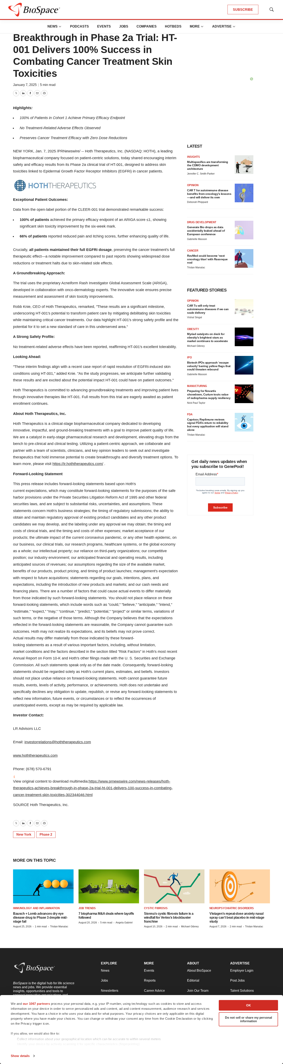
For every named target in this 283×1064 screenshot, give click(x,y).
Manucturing (197, 386)
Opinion (192, 185)
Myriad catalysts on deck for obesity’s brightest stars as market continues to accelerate (207, 337)
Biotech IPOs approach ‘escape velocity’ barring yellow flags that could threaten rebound (209, 366)
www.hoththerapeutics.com (35, 755)
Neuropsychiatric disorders (231, 908)
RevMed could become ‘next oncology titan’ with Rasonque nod (207, 259)
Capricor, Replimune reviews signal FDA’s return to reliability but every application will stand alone (207, 424)
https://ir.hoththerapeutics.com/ (77, 464)
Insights (193, 156)
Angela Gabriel (124, 922)
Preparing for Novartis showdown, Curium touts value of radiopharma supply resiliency (208, 394)
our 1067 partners (36, 1003)
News (52, 26)
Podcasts (79, 26)
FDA (189, 414)
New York (23, 834)
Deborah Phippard (197, 202)
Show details (20, 1056)
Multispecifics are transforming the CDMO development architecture (207, 165)
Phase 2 (46, 834)
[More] (60, 26)
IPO (189, 357)
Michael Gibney (196, 346)
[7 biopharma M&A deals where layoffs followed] (109, 886)
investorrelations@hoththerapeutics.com (57, 742)
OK (248, 1005)
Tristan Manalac (196, 267)
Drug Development (201, 222)
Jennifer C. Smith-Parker (201, 173)
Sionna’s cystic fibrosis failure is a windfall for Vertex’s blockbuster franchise (169, 917)
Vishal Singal (194, 317)
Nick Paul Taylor (196, 402)
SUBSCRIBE (243, 9)
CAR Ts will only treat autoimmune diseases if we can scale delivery (208, 309)
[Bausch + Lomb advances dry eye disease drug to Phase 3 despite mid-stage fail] (43, 886)
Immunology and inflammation (36, 908)
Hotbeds (173, 26)
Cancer (192, 250)
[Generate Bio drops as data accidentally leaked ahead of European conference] (244, 230)
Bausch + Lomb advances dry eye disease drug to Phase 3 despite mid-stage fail (40, 917)
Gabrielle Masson (197, 239)
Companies (147, 26)
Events (104, 26)
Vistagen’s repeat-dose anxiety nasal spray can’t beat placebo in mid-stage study (236, 917)
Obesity (193, 329)
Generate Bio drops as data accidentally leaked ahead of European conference (206, 230)
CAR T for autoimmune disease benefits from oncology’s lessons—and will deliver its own (209, 194)
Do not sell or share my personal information (248, 1019)
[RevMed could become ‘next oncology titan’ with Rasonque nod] (244, 258)
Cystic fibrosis (156, 908)
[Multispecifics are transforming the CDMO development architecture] (244, 164)
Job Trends (87, 908)
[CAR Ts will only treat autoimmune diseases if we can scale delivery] (244, 308)
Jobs (123, 26)
